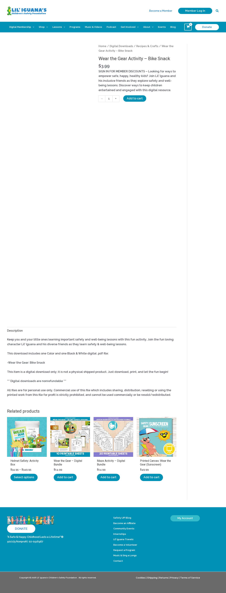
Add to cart (135, 98)
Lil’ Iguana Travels (123, 539)
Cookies (140, 577)
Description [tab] (15, 330)
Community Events (123, 528)
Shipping (152, 577)
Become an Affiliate (124, 523)
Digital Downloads (121, 46)
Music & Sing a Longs (125, 555)
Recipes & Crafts (147, 46)
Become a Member (160, 10)
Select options (24, 477)
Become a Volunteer (125, 544)
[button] (195, 11)
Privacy (174, 577)
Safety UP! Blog (122, 517)
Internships (119, 534)
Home (102, 46)
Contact (118, 561)
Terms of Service (190, 577)
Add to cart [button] (65, 477)
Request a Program (124, 550)
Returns (163, 577)
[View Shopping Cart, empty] (188, 27)
